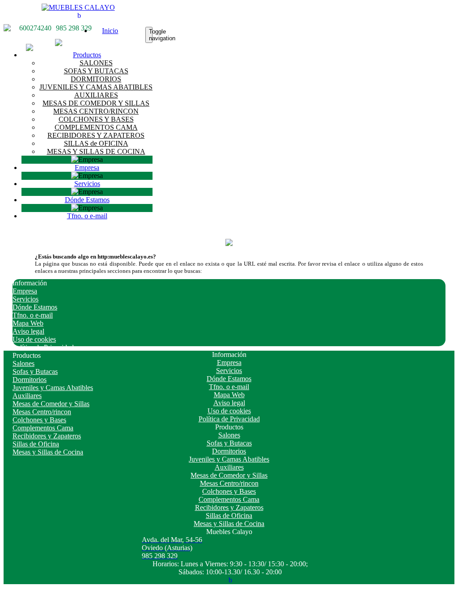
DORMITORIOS (96, 79)
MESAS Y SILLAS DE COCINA (96, 151)
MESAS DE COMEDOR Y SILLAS (95, 103)
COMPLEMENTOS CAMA (96, 127)
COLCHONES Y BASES (96, 119)
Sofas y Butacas (35, 371)
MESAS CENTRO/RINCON (96, 111)
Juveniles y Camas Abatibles (53, 387)
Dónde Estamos (87, 200)
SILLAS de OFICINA (96, 143)
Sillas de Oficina (36, 444)
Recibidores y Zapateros (47, 436)
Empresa (87, 167)
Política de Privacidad (43, 347)
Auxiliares (27, 395)
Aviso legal (28, 331)
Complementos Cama (43, 428)
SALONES (96, 63)
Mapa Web (28, 323)
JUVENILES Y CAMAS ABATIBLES (96, 87)
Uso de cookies (34, 339)
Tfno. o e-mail (87, 216)
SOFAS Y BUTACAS (96, 71)
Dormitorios (30, 379)
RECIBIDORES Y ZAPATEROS (95, 135)
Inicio (110, 30)
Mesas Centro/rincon (42, 412)
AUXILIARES (96, 95)
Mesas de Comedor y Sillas (51, 403)
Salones (23, 363)
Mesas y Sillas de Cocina (48, 452)
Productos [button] (87, 55)
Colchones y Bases (39, 420)
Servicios (87, 183)
